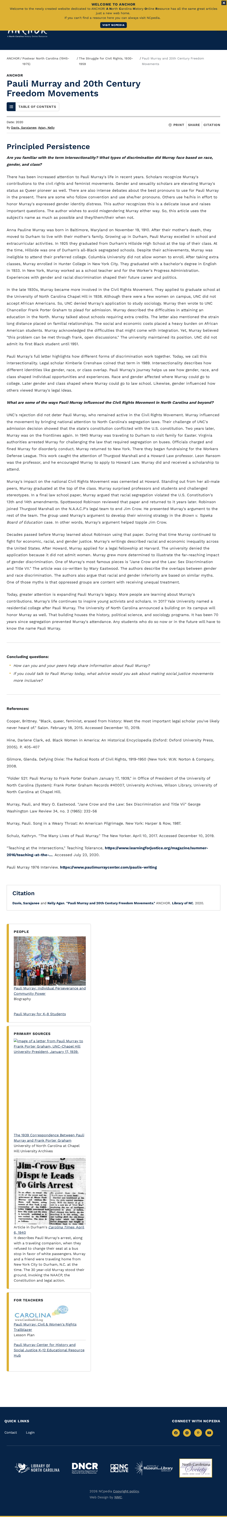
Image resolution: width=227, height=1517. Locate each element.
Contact (10, 1432)
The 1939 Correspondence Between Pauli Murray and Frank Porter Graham (49, 1138)
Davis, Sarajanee (24, 127)
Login (30, 1432)
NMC (118, 1497)
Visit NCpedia (113, 25)
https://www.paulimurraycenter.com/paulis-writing (108, 867)
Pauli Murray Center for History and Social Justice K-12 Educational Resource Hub (49, 1350)
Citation (212, 125)
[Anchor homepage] (27, 31)
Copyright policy (126, 1491)
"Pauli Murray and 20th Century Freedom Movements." (110, 903)
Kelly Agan (55, 903)
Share (194, 125)
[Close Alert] (223, 3)
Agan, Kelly (46, 127)
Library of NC (182, 903)
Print (178, 125)
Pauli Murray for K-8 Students (40, 1014)
